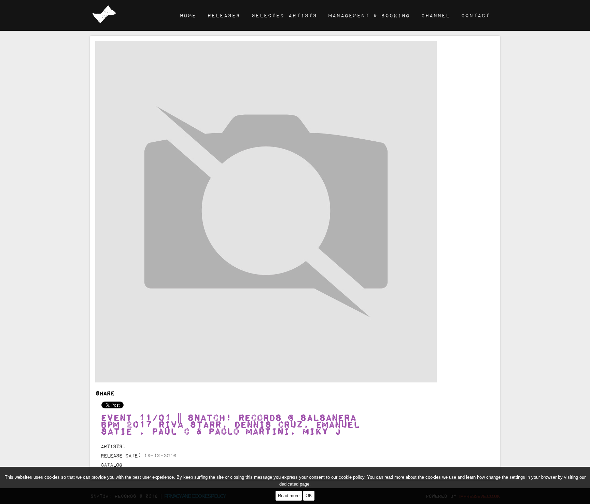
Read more (288, 495)
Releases (223, 15)
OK (309, 495)
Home (188, 15)
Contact (475, 15)
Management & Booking (369, 15)
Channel (435, 15)
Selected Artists (284, 15)
